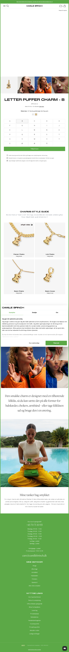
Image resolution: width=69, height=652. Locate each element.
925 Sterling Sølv (33, 114)
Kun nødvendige (34, 343)
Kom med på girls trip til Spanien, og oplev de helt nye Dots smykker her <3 (34, 1)
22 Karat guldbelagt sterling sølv (36, 114)
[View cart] (65, 6)
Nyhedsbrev (34, 617)
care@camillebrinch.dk (34, 555)
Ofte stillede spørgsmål (34, 604)
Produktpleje (34, 613)
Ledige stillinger (34, 634)
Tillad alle (56, 343)
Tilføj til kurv (34, 149)
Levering (34, 610)
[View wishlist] (60, 6)
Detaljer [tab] (34, 312)
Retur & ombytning (34, 600)
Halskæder (34, 575)
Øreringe (34, 569)
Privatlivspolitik (34, 627)
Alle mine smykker (34, 585)
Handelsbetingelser (34, 620)
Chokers (34, 579)
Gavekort (34, 582)
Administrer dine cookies (34, 649)
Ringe (34, 565)
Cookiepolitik (34, 624)
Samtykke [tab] (12, 312)
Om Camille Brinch (34, 597)
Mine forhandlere (34, 607)
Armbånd (34, 572)
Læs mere (41, 106)
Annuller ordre (34, 630)
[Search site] (8, 6)
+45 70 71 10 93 (35, 524)
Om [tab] (57, 312)
